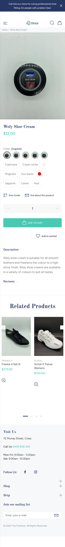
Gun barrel (27, 174)
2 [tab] (32, 416)
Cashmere (11, 164)
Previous (3, 327)
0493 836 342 (21, 446)
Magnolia (10, 174)
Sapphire (10, 183)
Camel (25, 183)
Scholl (38, 360)
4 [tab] (41, 416)
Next (62, 327)
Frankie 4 (7, 360)
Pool (36, 183)
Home (5, 30)
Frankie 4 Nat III (11, 364)
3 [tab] (36, 416)
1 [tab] (25, 416)
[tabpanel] (16, 347)
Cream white (30, 164)
